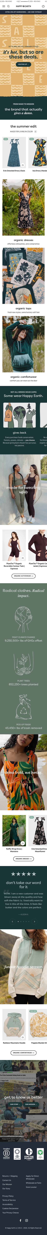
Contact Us (6, 1180)
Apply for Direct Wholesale (32, 1177)
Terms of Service (9, 1200)
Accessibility (7, 1204)
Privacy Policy (7, 1196)
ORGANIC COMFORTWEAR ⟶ (23, 1053)
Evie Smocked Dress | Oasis (14, 171)
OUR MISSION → (31, 1104)
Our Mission (7, 1184)
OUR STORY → (15, 1104)
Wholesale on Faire (33, 1183)
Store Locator (31, 1187)
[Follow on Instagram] (26, 1220)
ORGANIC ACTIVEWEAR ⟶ (23, 576)
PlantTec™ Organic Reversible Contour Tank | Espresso (14, 566)
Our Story (6, 1188)
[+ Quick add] (23, 165)
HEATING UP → (23, 64)
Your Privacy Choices (10, 1213)
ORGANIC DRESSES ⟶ (23, 859)
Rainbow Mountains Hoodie (14, 1043)
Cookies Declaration (10, 1208)
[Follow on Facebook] (20, 1220)
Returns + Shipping (9, 1176)
